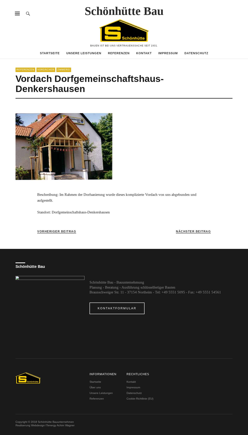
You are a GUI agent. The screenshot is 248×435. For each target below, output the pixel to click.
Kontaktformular (117, 308)
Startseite (50, 53)
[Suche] (28, 13)
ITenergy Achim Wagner (60, 425)
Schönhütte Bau (124, 11)
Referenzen (119, 53)
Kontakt (144, 53)
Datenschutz (196, 53)
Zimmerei (63, 69)
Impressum (168, 53)
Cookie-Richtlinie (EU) (140, 398)
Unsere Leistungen (83, 53)
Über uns (95, 387)
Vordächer (45, 69)
